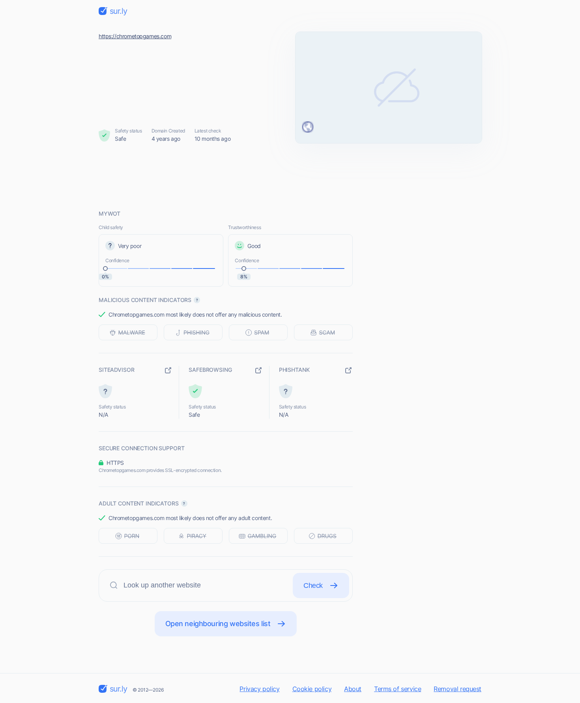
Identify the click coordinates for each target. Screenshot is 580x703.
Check (313, 585)
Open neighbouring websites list (218, 623)
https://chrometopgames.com (135, 36)
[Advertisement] (290, 176)
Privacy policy (259, 689)
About (352, 689)
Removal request (457, 689)
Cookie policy (312, 689)
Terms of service (397, 689)
